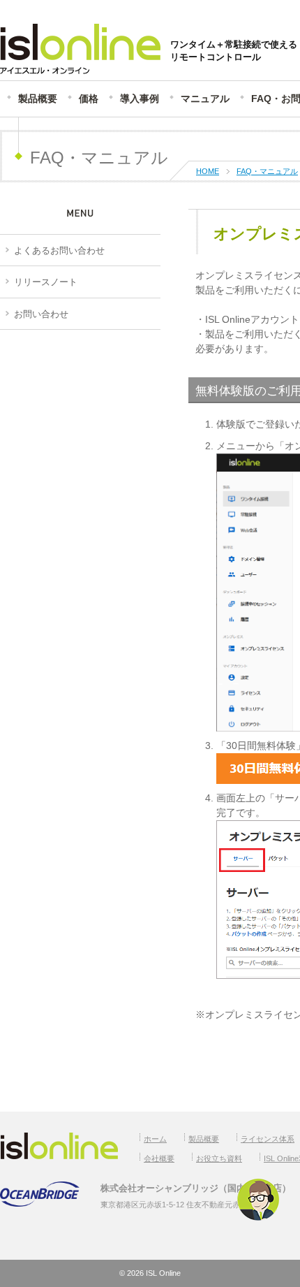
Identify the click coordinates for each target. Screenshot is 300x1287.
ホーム (155, 1139)
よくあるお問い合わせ (59, 250)
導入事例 (139, 98)
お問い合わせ (41, 314)
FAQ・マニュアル (267, 171)
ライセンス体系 (267, 1139)
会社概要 (159, 1158)
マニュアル (205, 98)
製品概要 (37, 98)
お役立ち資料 (219, 1158)
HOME (207, 171)
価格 (88, 98)
